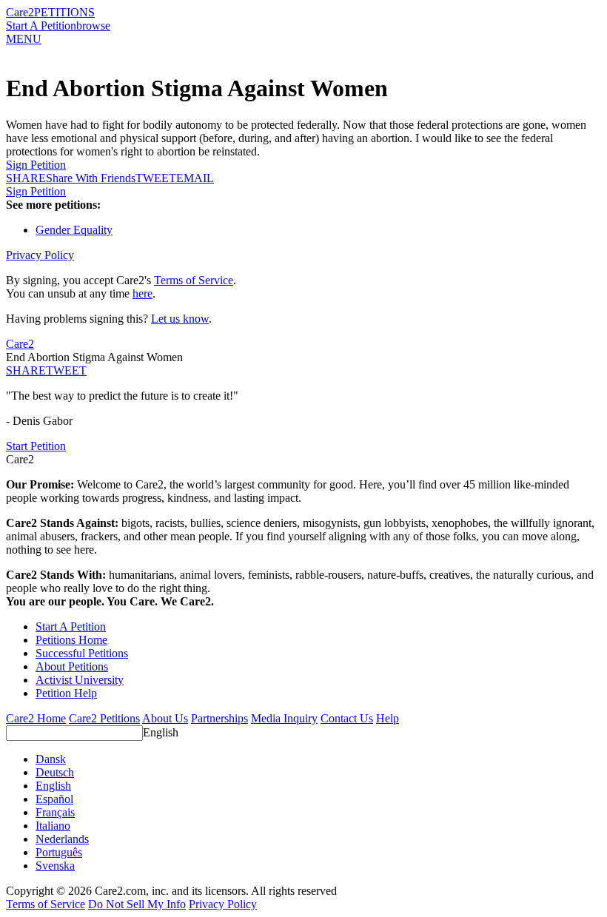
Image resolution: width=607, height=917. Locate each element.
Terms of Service (193, 280)
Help (387, 718)
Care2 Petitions (104, 718)
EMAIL (195, 178)
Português (59, 852)
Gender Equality (74, 230)
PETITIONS (64, 12)
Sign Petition (36, 164)
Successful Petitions (82, 653)
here (142, 293)
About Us (165, 718)
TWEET (155, 178)
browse (93, 25)
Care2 (20, 12)
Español (54, 799)
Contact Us (347, 718)
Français (55, 812)
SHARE (26, 370)
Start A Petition (41, 25)
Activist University (80, 680)
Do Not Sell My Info (137, 904)
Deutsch (55, 772)
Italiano (53, 825)
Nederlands (62, 839)
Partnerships (219, 718)
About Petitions (72, 666)
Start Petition (36, 446)
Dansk (51, 759)
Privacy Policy (40, 255)
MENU (23, 39)
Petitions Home (71, 640)
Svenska (55, 865)
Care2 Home (36, 718)
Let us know (180, 318)
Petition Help (66, 693)
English (160, 732)
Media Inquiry (284, 718)
